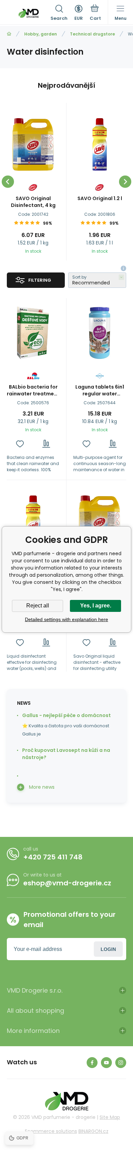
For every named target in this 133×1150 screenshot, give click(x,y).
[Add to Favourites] (20, 444)
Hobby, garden (40, 34)
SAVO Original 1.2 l (99, 198)
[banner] (28, 13)
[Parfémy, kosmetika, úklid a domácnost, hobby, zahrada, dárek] (9, 34)
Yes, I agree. (95, 605)
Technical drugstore (92, 34)
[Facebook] (92, 1062)
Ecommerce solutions (51, 1131)
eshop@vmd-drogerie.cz (67, 883)
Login (108, 949)
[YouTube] (106, 1062)
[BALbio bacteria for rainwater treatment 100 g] (33, 332)
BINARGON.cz (93, 1131)
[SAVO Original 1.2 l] (99, 144)
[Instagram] (120, 1062)
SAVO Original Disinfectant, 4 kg (33, 202)
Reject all (37, 605)
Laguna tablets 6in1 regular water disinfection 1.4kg (99, 390)
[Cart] (95, 13)
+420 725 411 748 (53, 857)
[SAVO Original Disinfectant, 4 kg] (33, 144)
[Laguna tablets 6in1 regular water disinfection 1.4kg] (99, 332)
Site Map (110, 1117)
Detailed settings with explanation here (66, 619)
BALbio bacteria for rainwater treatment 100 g (33, 390)
